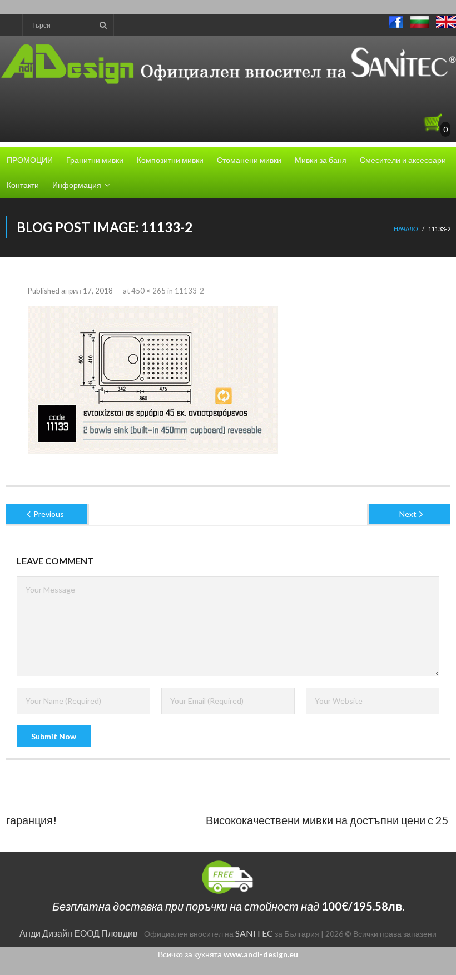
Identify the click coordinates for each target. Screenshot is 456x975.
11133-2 (189, 290)
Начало (406, 228)
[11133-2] (153, 380)
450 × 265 (148, 290)
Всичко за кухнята (228, 954)
